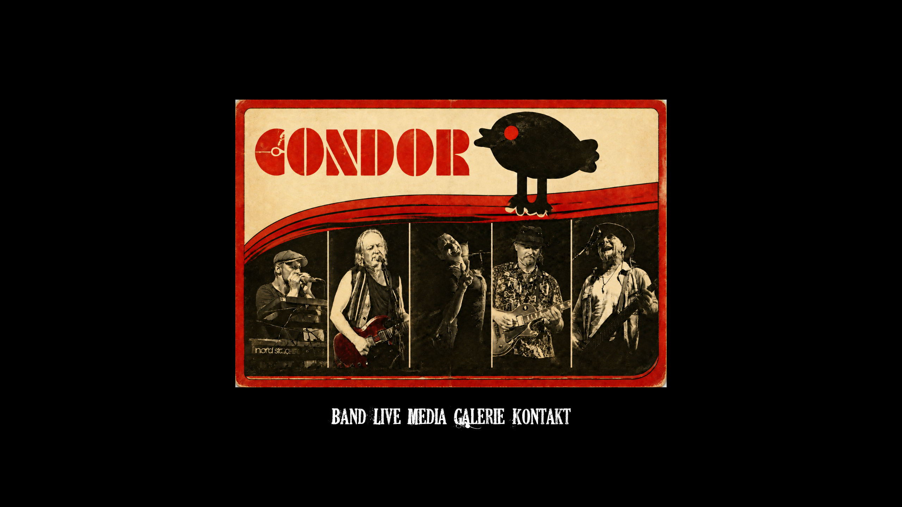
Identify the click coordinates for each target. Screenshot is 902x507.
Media (427, 416)
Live (387, 416)
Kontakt (541, 416)
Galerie (479, 416)
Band (348, 416)
